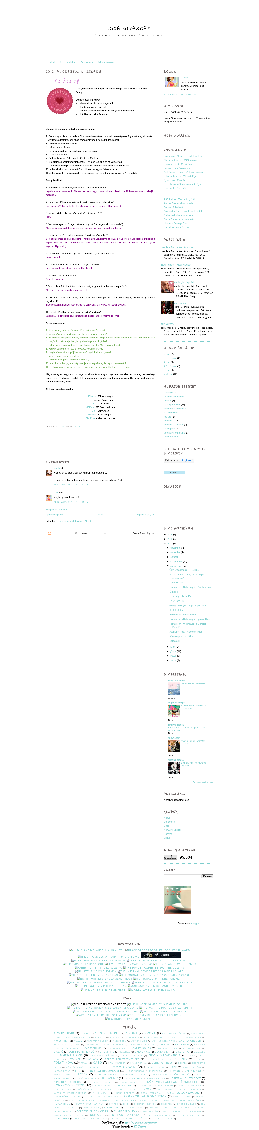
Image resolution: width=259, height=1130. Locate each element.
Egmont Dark (70, 1055)
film (184, 1059)
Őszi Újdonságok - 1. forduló (184, 570)
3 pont (167, 354)
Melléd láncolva (190, 1089)
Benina (165, 1044)
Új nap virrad (172, 1111)
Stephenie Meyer (134, 1108)
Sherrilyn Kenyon (145, 1104)
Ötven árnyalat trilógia (102, 1097)
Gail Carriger (116, 1063)
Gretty (57, 468)
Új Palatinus (193, 1111)
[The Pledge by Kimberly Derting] (101, 986)
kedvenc (168, 374)
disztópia (168, 392)
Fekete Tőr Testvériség (122, 1059)
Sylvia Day (180, 1107)
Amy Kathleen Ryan (163, 1041)
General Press (162, 1063)
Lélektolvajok (164, 1086)
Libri (181, 1086)
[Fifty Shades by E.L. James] (174, 964)
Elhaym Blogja (176, 724)
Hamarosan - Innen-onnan (182, 614)
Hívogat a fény (192, 1067)
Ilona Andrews (136, 1071)
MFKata (90, 407)
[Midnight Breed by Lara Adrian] (93, 975)
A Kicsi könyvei (106, 62)
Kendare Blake (156, 1078)
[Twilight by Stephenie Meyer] (104, 989)
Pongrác (168, 834)
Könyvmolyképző (172, 830)
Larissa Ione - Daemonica (177, 168)
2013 (170, 539)
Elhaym (92, 396)
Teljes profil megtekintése (180, 95)
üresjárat (61, 1118)
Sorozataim (87, 62)
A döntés (115, 1037)
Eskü (190, 1056)
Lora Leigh (195, 1086)
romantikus (169, 420)
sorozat (73, 1108)
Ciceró (58, 1052)
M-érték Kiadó (86, 1089)
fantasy (167, 400)
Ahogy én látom (68, 62)
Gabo (166, 825)
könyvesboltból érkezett (172, 1081)
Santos (113, 1104)
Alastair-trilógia (98, 1041)
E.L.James (199, 1052)
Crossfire (107, 1052)
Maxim (148, 1089)
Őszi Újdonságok (183, 1092)
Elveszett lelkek (132, 1056)
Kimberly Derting (67, 1082)
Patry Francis (182, 1097)
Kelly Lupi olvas (176, 680)
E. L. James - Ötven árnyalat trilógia (182, 184)
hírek (173, 1067)
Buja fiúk (199, 1045)
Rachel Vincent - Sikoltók (177, 227)
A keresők (132, 1037)
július (173, 646)
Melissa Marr (166, 1089)
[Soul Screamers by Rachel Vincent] (156, 986)
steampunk (169, 428)
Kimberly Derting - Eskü (176, 223)
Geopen (182, 1063)
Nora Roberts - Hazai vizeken (176, 264)
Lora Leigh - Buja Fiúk (175, 188)
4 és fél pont (170, 366)
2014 (170, 534)
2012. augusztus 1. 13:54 (71, 502)
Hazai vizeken (155, 1067)
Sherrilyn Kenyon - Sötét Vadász (180, 160)
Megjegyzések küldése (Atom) (75, 521)
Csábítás (124, 1052)
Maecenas (106, 1089)
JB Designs (140, 1126)
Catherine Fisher (166, 1048)
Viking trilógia (136, 1118)
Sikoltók (166, 1104)
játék (83, 1074)
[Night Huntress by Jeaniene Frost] (104, 979)
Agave (167, 818)
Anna (77, 1045)
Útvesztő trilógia (189, 1115)
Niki (93, 411)
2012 (170, 543)
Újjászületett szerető (68, 1115)
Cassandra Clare (117, 1048)
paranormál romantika (175, 408)
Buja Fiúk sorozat (68, 1048)
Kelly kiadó (134, 1078)
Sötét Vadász (91, 1108)
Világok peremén (162, 1119)
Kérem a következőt (185, 1078)
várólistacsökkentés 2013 (91, 1119)
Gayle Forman (138, 1063)
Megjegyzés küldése (56, 509)
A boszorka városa (78, 1037)
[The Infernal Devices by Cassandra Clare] (151, 971)
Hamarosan (123, 1067)
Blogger (195, 923)
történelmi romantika (174, 432)
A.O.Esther (61, 1041)
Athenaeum (91, 1045)
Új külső (173, 591)
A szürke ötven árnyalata (184, 1037)
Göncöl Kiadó (74, 1067)
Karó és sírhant (88, 1078)
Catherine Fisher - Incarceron (178, 215)
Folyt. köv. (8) (176, 601)
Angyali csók (62, 1045)
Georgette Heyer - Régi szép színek (187, 605)
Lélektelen (144, 1086)
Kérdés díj (174, 641)
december (175, 547)
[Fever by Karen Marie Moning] (128, 964)
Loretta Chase (63, 1089)
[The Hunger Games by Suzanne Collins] (153, 967)
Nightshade (101, 1093)
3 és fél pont (170, 358)
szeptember (176, 561)
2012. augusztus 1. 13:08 (71, 484)
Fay (89, 400)
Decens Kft (163, 1052)
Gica (63, 427)
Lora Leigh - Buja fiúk (184, 282)
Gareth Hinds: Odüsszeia (193, 683)
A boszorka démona (174, 1034)
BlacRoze (90, 418)
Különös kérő (101, 1086)
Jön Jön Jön (182, 1074)
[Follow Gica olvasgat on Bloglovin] (179, 462)
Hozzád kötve (62, 1071)
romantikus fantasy (173, 424)
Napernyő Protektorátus (70, 1093)
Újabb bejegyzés (54, 514)
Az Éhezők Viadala (113, 1045)
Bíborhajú (182, 1044)
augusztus (175, 566)
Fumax (84, 1063)
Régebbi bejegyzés (145, 514)
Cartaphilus (93, 1048)
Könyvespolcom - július (181, 636)
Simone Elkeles (186, 1104)
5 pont (167, 370)
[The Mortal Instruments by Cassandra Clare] (154, 975)
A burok (100, 1037)
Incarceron (156, 1071)
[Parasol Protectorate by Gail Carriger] (99, 982)
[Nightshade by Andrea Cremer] (157, 979)
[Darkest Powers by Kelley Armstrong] (157, 960)
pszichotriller (170, 412)
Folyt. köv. (63, 1062)
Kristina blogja (176, 760)
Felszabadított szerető (161, 1059)
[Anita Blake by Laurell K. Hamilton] (97, 950)
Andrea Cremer (190, 1041)
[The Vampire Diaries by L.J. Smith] (165, 1008)
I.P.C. (78, 1071)
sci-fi (126, 1104)
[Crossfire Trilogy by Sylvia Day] (161, 956)
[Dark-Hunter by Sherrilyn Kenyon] (98, 960)
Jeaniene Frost (105, 1074)
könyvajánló (129, 1082)
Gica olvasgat (129, 29)
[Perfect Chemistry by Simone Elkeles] (162, 982)
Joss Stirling (160, 1075)
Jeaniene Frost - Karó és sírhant (177, 247)
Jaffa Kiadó (193, 1071)
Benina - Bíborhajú (173, 207)
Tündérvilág (150, 1111)
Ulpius (167, 837)
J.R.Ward (174, 1071)
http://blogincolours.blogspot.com (141, 1122)
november (175, 552)
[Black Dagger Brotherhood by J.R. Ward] (157, 950)
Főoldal (51, 62)
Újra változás (168, 324)
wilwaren (92, 414)
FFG (94, 403)
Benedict (150, 1045)
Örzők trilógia (151, 1093)
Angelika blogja (176, 702)
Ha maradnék (96, 1067)
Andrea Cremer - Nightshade (178, 203)
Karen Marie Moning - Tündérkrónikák (183, 156)
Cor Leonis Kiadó (81, 1051)
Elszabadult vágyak (102, 1056)
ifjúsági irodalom (172, 404)
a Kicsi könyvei (154, 1037)
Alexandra (119, 1041)
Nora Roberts (125, 1093)
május (173, 656)
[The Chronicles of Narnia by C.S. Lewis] (109, 956)
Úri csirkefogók (159, 1115)
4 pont (167, 362)
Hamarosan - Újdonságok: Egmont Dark (189, 619)
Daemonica (142, 1052)
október (174, 557)
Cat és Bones (141, 1048)
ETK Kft (75, 1059)
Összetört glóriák (67, 1096)
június (173, 651)
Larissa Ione (123, 1085)
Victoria (117, 1119)
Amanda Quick (139, 1041)
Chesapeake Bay (192, 1048)
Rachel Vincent (149, 1100)
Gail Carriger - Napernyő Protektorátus (183, 172)
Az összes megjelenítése (203, 782)
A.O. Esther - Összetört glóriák (180, 199)
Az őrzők (135, 1045)
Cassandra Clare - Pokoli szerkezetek (183, 211)
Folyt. (197, 1059)
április (173, 660)
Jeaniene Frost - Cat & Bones (179, 164)
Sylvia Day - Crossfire (175, 180)
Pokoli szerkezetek (81, 1100)
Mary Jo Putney (128, 1089)
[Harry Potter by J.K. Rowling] (98, 967)
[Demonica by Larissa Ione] (83, 964)
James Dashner (63, 1075)
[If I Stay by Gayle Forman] (96, 971)
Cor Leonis (169, 821)
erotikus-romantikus (174, 396)
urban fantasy (171, 436)
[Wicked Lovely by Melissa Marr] (153, 989)
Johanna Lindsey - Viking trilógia (180, 176)
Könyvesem (174, 738)
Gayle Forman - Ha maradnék (179, 219)
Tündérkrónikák (125, 1111)
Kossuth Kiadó (101, 1082)
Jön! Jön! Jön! (180, 303)
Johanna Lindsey (134, 1074)
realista (167, 416)
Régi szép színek (190, 1100)
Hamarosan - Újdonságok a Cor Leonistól (190, 587)
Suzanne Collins (159, 1108)
